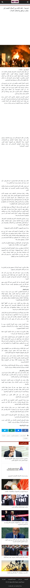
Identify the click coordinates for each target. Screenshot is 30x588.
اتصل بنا (4, 579)
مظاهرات (26, 438)
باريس (8, 435)
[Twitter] (5, 430)
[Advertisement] (15, 28)
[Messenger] (18, 430)
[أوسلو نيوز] (15, 1)
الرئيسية (26, 579)
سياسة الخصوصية (12, 579)
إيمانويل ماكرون (15, 435)
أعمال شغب (22, 435)
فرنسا (3, 435)
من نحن (20, 579)
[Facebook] (25, 430)
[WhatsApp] (11, 430)
